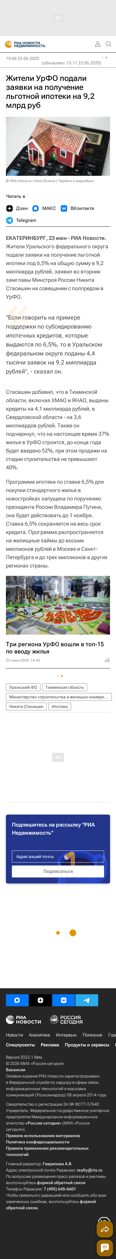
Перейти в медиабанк (76, 181)
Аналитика (39, 1035)
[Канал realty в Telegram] (87, 1000)
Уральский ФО (23, 687)
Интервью (66, 1035)
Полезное (92, 1035)
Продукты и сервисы (87, 1045)
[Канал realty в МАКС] (17, 1000)
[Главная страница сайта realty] (35, 44)
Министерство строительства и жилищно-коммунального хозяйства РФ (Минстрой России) (60, 696)
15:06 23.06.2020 (22, 58)
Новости (14, 1035)
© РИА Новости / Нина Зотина (30, 181)
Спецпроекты (20, 1045)
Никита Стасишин (26, 706)
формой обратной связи (61, 1182)
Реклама (50, 1045)
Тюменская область (65, 687)
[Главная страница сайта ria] (6, 44)
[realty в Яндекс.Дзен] (40, 1000)
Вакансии (15, 1069)
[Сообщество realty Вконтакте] (63, 1000)
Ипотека (60, 706)
